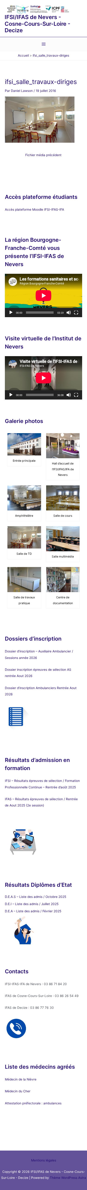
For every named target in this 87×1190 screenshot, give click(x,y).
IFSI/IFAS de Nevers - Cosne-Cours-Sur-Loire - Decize (37, 24)
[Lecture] (11, 312)
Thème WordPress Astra (68, 1178)
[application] (43, 295)
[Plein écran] (76, 312)
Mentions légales (43, 1160)
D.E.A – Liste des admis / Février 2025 (33, 911)
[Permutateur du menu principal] (43, 44)
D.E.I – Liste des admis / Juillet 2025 (31, 904)
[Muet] (68, 312)
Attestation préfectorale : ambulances (33, 1103)
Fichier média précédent (43, 155)
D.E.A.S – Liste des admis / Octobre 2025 (35, 897)
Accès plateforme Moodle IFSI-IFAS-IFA (35, 209)
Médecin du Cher (18, 1091)
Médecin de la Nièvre (20, 1079)
